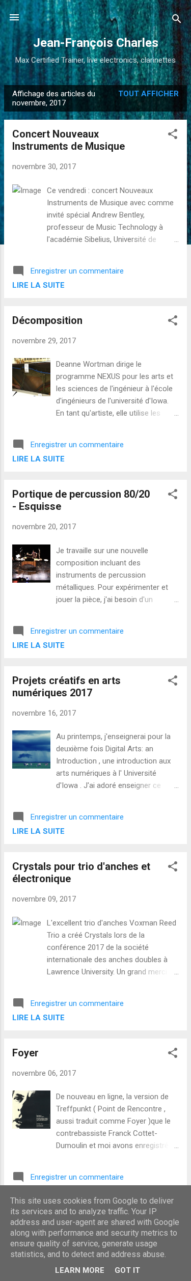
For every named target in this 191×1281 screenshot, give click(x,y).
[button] (173, 136)
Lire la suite (38, 285)
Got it (127, 1270)
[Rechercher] (177, 20)
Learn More (79, 1270)
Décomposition (47, 320)
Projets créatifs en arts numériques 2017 (66, 686)
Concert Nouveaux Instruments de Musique (68, 140)
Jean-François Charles (95, 43)
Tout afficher (148, 93)
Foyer (25, 1053)
